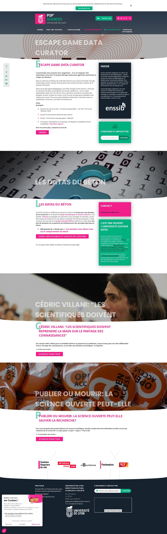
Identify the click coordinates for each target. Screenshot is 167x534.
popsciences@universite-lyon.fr (77, 501)
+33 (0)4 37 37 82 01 (75, 504)
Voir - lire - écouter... (54, 30)
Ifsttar (45, 217)
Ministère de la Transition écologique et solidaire (112, 246)
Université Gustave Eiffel (109, 256)
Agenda (40, 30)
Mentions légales (42, 494)
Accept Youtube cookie (113, 511)
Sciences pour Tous (49, 354)
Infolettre (106, 18)
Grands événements (94, 30)
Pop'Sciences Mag (114, 30)
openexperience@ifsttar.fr (110, 212)
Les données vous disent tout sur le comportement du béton (66, 230)
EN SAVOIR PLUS (84, 8)
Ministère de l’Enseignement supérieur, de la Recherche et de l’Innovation (114, 250)
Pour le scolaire (74, 30)
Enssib (42, 132)
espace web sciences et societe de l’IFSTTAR (62, 236)
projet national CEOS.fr (65, 221)
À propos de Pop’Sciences (127, 31)
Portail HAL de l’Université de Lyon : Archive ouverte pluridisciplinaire (49, 490)
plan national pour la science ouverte (75, 215)
